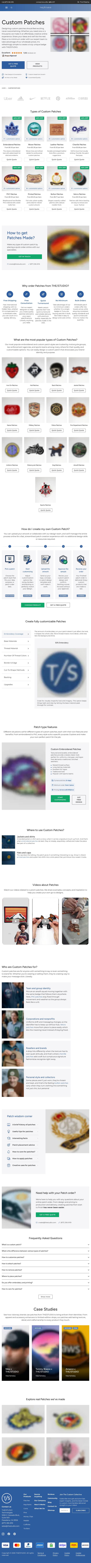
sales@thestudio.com (10, 1526)
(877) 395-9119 (35, 264)
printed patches (23, 857)
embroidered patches (29, 841)
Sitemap (51, 1510)
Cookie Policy (67, 1554)
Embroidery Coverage (13, 634)
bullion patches (61, 1083)
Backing (7, 677)
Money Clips (28, 1517)
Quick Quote (12, 160)
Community (52, 1498)
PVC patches (37, 997)
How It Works (39, 1505)
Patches (27, 1501)
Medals (26, 1521)
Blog (49, 1502)
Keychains (27, 1505)
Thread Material (11, 648)
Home (4, 88)
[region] (45, 572)
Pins (25, 1513)
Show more (45, 1297)
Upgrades (8, 684)
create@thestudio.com (17, 264)
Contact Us (52, 1506)
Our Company (40, 1501)
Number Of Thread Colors (15, 656)
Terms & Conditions (42, 1554)
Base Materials (10, 641)
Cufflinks (27, 1525)
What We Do (39, 1509)
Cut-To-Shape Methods (14, 670)
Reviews (51, 1494)
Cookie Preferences (80, 1554)
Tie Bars (27, 1529)
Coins (26, 1509)
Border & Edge (10, 663)
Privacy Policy (56, 1554)
